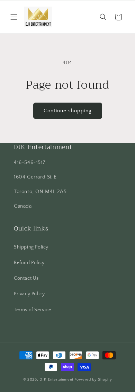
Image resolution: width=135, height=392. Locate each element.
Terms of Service (32, 310)
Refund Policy (29, 262)
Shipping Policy (31, 247)
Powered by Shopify (93, 379)
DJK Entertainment (56, 379)
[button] (13, 17)
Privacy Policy (29, 294)
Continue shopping (68, 111)
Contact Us (26, 278)
